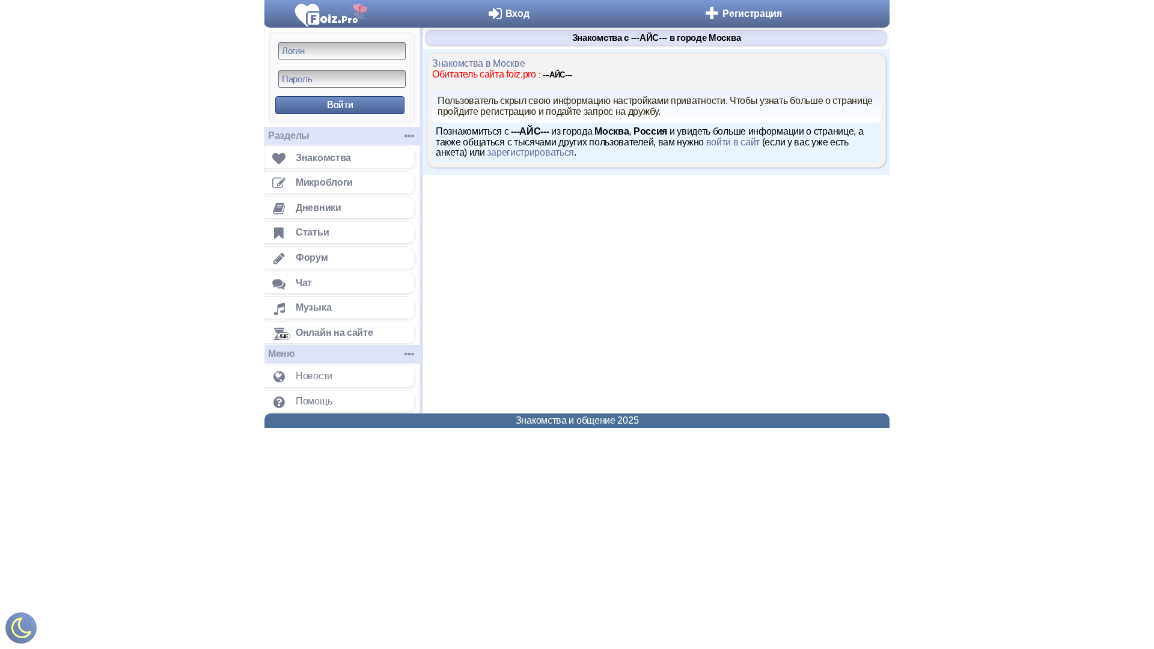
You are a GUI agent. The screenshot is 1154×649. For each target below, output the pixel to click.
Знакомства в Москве (478, 63)
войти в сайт (733, 142)
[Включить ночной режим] (21, 630)
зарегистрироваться (530, 152)
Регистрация (752, 13)
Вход (517, 13)
